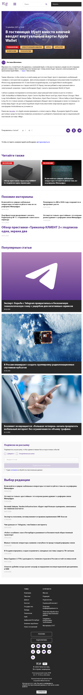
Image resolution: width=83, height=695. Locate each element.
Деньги (26, 600)
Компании (27, 593)
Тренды (26, 610)
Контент (27, 603)
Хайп (25, 617)
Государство (28, 606)
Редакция (46, 596)
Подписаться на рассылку (41, 465)
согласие (14, 470)
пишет (24, 71)
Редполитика (47, 600)
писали (12, 111)
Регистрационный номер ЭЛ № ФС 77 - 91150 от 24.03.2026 (41, 674)
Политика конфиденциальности (50, 607)
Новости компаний (30, 627)
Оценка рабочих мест (50, 603)
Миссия (45, 593)
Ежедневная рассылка (26, 454)
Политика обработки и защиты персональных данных (51, 613)
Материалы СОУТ (49, 626)
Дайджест (10, 454)
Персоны (27, 596)
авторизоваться (43, 142)
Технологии (28, 613)
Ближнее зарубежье (31, 623)
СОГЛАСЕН (41, 692)
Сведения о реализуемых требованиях (47, 620)
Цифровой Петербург (31, 620)
